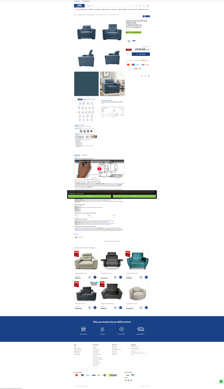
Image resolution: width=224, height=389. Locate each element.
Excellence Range (78, 229)
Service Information (96, 362)
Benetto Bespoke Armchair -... (132, 273)
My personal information (116, 349)
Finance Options (96, 363)
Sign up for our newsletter (98, 359)
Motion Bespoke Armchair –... (81, 273)
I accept (134, 196)
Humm (100, 221)
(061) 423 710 (97, 224)
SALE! (75, 346)
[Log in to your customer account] (143, 6)
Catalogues (95, 365)
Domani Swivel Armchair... (132, 303)
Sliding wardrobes (77, 351)
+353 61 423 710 (134, 346)
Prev (148, 16)
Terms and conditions (97, 354)
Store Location (96, 360)
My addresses (114, 348)
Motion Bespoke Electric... (80, 303)
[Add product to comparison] (89, 277)
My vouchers (114, 351)
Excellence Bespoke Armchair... (107, 303)
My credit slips (114, 352)
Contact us (95, 355)
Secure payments (96, 349)
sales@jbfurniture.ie (135, 348)
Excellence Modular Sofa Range (117, 183)
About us (94, 346)
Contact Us (106, 224)
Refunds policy (95, 351)
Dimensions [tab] (84, 155)
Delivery (94, 348)
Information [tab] (77, 155)
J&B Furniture (78, 228)
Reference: (128, 29)
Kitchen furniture (77, 354)
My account (114, 344)
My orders (114, 346)
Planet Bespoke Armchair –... (107, 273)
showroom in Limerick (86, 230)
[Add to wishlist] (97, 254)
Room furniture (77, 352)
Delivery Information (108, 223)
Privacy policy (95, 352)
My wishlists (114, 354)
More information (71, 193)
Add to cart (142, 54)
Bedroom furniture (77, 348)
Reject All (89, 196)
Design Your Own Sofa (97, 357)
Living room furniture (78, 349)
